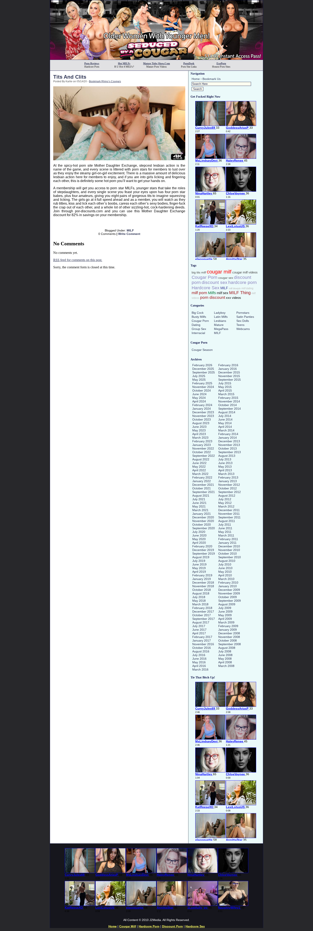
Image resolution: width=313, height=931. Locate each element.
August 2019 (200, 557)
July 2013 (224, 459)
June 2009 (225, 611)
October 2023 (201, 419)
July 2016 (198, 655)
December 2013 (229, 441)
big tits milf (199, 272)
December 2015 (229, 372)
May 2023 (199, 430)
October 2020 (201, 524)
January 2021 (201, 513)
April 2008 (225, 662)
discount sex (214, 282)
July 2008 (224, 651)
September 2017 (203, 618)
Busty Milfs (199, 316)
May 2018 (199, 600)
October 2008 (227, 640)
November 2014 (229, 401)
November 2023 (203, 416)
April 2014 (225, 426)
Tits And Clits (69, 77)
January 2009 (227, 629)
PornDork (188, 63)
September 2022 (203, 455)
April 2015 (225, 390)
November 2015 (229, 376)
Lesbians (220, 320)
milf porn (199, 293)
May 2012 (225, 503)
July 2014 (224, 416)
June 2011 (225, 528)
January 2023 (201, 445)
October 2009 (227, 597)
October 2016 (201, 647)
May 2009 (225, 615)
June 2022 (199, 463)
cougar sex (225, 277)
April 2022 (199, 470)
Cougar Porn (204, 277)
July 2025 (198, 376)
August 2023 (200, 423)
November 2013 (229, 445)
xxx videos (233, 297)
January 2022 (201, 481)
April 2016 (199, 666)
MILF (130, 230)
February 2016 (228, 365)
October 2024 (201, 390)
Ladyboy (219, 312)
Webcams (243, 329)
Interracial (198, 333)
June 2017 (199, 629)
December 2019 (203, 550)
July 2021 (198, 499)
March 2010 (226, 579)
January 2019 (201, 579)
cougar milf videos (245, 272)
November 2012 (229, 484)
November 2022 (203, 448)
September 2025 (203, 372)
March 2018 (200, 604)
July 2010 (224, 564)
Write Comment (129, 234)
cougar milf (219, 272)
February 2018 (202, 608)
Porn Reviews (91, 63)
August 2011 (226, 521)
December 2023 (203, 412)
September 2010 (229, 557)
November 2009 (229, 593)
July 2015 (224, 383)
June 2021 (199, 503)
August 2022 (200, 459)
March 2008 (226, 666)
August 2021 (200, 495)
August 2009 (226, 604)
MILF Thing (240, 292)
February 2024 (202, 405)
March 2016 (200, 669)
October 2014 (227, 405)
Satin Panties (245, 316)
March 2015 (226, 394)
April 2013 (225, 470)
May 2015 (225, 387)
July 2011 (224, 524)
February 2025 (202, 383)
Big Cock (198, 312)
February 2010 (228, 582)
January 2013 (227, 481)
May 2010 (225, 571)
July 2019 (198, 560)
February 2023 (202, 441)
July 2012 (224, 499)
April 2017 (199, 633)
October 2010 (227, 553)
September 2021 (203, 492)
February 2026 (202, 365)
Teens (240, 325)
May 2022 (199, 466)
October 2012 (227, 488)
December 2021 (203, 484)
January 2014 (227, 437)
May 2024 (199, 397)
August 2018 (200, 593)
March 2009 (226, 622)
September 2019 (203, 553)
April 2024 (199, 401)
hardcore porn (242, 282)
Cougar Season (202, 349)
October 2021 (201, 488)
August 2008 (226, 647)
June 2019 (199, 564)
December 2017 (203, 611)
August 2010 (226, 560)
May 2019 (199, 568)
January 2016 (227, 368)
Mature (219, 325)
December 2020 (203, 517)
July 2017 (198, 626)
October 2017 (201, 615)
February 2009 (228, 626)
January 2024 (201, 408)
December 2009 (229, 589)
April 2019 (199, 571)
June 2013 (225, 463)
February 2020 (202, 546)
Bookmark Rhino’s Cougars (105, 81)
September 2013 (229, 452)
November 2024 (203, 387)
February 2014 (228, 434)
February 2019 (202, 575)
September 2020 (203, 528)
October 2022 (201, 452)
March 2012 (226, 506)
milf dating (247, 288)
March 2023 (200, 437)
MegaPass (221, 329)
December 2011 (229, 510)
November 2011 (229, 513)
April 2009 (225, 618)
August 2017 (200, 622)
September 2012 (229, 492)
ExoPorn (221, 63)
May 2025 (199, 379)
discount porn (172, 926)
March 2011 (226, 535)
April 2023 (199, 434)
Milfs (212, 293)
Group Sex (199, 329)
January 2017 (201, 640)
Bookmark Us (211, 79)
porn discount (212, 297)
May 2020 (199, 539)
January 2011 (227, 542)
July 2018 (198, 597)
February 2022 (202, 477)
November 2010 (229, 550)
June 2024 (199, 394)
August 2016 (200, 651)
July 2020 (198, 531)
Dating (196, 325)
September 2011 (229, 517)
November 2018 (203, 586)
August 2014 (226, 412)
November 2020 (203, 521)
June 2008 (225, 655)
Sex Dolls (242, 320)
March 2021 (200, 510)
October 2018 (201, 589)
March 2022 (200, 474)
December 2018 (203, 582)
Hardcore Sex (206, 287)
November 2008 (229, 637)
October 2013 (227, 448)
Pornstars (242, 312)
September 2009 (229, 600)
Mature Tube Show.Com (156, 63)
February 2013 (228, 477)
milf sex (222, 293)
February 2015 (228, 397)
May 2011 (224, 531)
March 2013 (226, 474)
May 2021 (199, 506)
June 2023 (199, 426)
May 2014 (225, 423)
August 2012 (226, 495)
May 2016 (199, 662)
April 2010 (225, 575)
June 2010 (225, 568)
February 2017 (202, 637)
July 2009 (224, 608)
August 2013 (226, 455)
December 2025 (203, 368)
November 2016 (203, 644)
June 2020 (199, 535)
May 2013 (225, 466)
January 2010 (227, 586)
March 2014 (226, 430)
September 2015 (229, 379)
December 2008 (229, 633)
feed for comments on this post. (77, 260)
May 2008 (225, 658)
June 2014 (225, 419)
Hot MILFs (124, 63)
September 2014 (229, 408)
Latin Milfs (221, 316)
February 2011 (228, 539)
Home (196, 79)
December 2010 (229, 546)
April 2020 (199, 542)
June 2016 (199, 658)
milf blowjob (235, 288)
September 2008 (229, 644)
